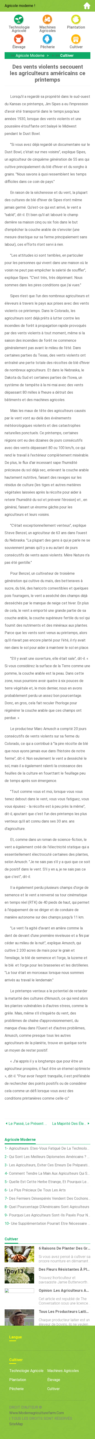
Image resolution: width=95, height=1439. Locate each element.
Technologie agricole (26, 1371)
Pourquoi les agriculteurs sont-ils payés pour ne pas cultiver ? (49, 1215)
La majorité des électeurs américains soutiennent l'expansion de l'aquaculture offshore (69, 1123)
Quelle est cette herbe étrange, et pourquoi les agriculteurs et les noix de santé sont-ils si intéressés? (49, 1182)
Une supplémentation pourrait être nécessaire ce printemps (50, 1223)
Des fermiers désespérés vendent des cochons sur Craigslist (49, 1198)
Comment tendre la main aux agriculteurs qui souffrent (49, 1173)
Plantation (17, 1380)
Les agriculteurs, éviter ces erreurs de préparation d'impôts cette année (49, 1165)
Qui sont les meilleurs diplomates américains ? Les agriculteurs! (49, 1156)
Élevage (53, 1380)
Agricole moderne (30, 55)
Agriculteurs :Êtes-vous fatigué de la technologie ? (49, 1148)
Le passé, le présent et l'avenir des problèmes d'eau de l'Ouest (28, 1123)
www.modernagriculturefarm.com (36, 1413)
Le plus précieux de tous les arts (37, 1190)
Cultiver (67, 55)
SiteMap (16, 1424)
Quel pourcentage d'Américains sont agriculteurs (49, 1207)
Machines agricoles (63, 1371)
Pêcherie (16, 1389)
